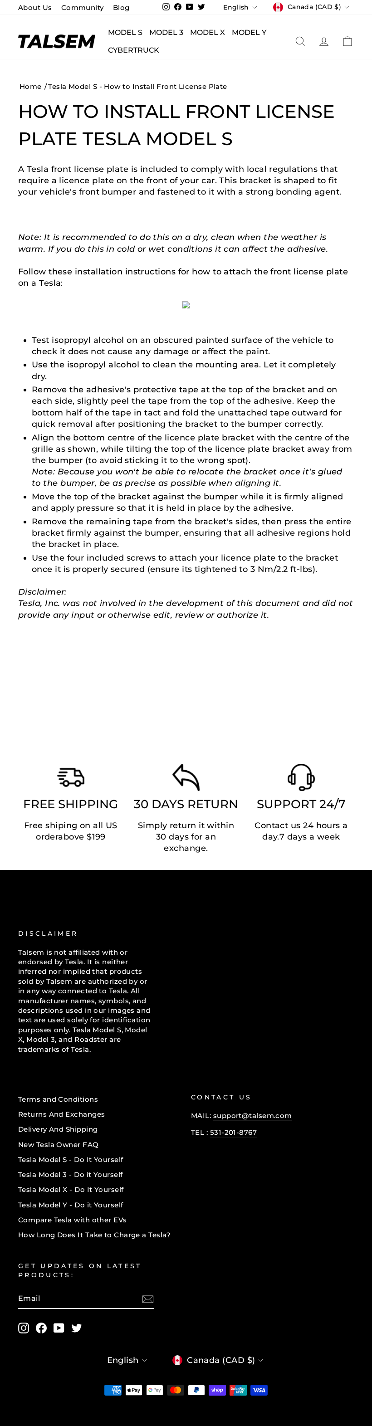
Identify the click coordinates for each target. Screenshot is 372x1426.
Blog (121, 7)
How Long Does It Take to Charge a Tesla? (94, 1235)
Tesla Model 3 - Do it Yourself (70, 1174)
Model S (125, 32)
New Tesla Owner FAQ (58, 1144)
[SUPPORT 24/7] (301, 780)
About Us (35, 7)
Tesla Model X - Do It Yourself (71, 1189)
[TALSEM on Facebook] (41, 1328)
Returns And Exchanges (61, 1114)
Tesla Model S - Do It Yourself (70, 1159)
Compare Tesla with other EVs (72, 1220)
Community (82, 7)
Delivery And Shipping (58, 1129)
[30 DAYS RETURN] (186, 780)
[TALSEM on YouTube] (59, 1328)
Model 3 (166, 32)
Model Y (249, 32)
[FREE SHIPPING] (70, 780)
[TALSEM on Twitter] (76, 1328)
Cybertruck (133, 50)
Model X (207, 32)
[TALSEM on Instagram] (23, 1328)
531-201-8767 (233, 1132)
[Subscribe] (148, 1298)
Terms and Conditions (58, 1099)
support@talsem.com (252, 1115)
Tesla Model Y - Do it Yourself (70, 1205)
